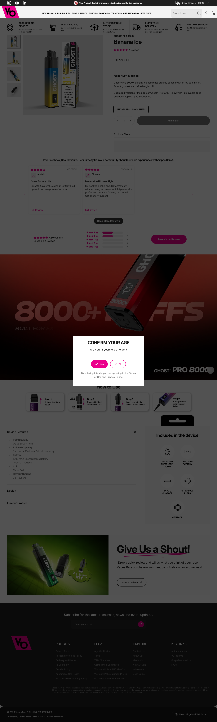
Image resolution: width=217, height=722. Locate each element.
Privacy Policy (114, 376)
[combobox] (193, 3)
